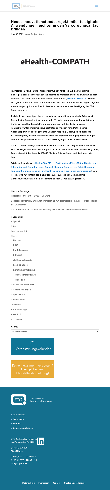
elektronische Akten (23, 260)
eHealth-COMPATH (76, 98)
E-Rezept (17, 255)
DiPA (13, 226)
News (27, 34)
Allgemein (16, 221)
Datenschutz (19, 414)
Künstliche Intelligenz (24, 270)
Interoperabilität (19, 231)
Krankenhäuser (21, 265)
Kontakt (17, 423)
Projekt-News (37, 34)
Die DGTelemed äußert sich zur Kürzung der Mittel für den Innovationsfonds (49, 209)
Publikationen (18, 299)
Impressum (18, 419)
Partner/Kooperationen (23, 284)
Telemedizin (19, 280)
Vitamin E (16, 314)
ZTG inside (16, 319)
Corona (17, 240)
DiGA (15, 245)
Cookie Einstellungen (23, 428)
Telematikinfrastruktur (25, 274)
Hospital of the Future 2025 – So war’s (30, 196)
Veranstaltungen (19, 309)
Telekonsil (16, 304)
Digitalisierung (20, 250)
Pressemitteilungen (21, 289)
